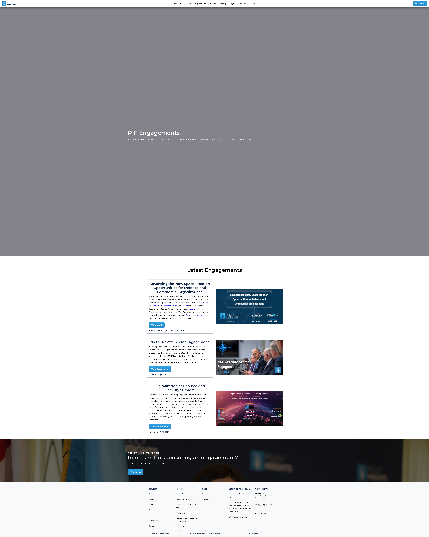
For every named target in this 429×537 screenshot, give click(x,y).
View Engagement (159, 369)
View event (156, 325)
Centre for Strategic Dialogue (223, 4)
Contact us (136, 472)
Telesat (185, 306)
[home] (10, 3)
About (253, 4)
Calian (174, 306)
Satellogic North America (160, 306)
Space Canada (202, 303)
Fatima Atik (194, 309)
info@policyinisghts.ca (194, 315)
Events (188, 4)
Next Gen (242, 4)
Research (177, 4)
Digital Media (200, 4)
